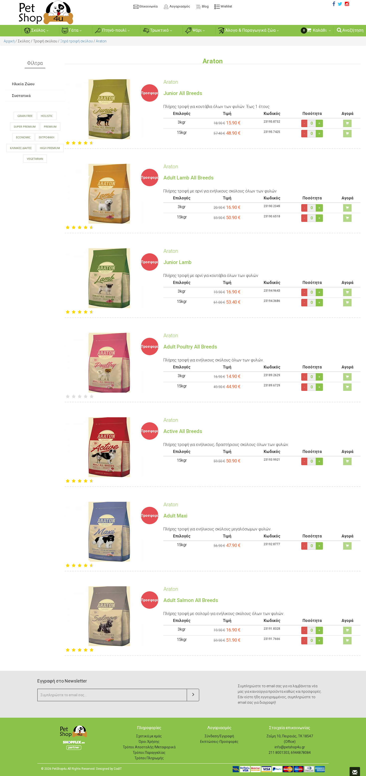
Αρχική (9, 41)
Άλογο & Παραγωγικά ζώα (250, 30)
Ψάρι (196, 30)
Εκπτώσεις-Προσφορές (219, 742)
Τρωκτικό (159, 30)
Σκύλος (37, 30)
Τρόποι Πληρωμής (149, 758)
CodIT (118, 769)
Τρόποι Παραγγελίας (149, 753)
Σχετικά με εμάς (149, 736)
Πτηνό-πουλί (113, 30)
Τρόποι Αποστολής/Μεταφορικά (149, 747)
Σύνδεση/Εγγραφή (219, 736)
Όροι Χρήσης (149, 742)
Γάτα (73, 30)
